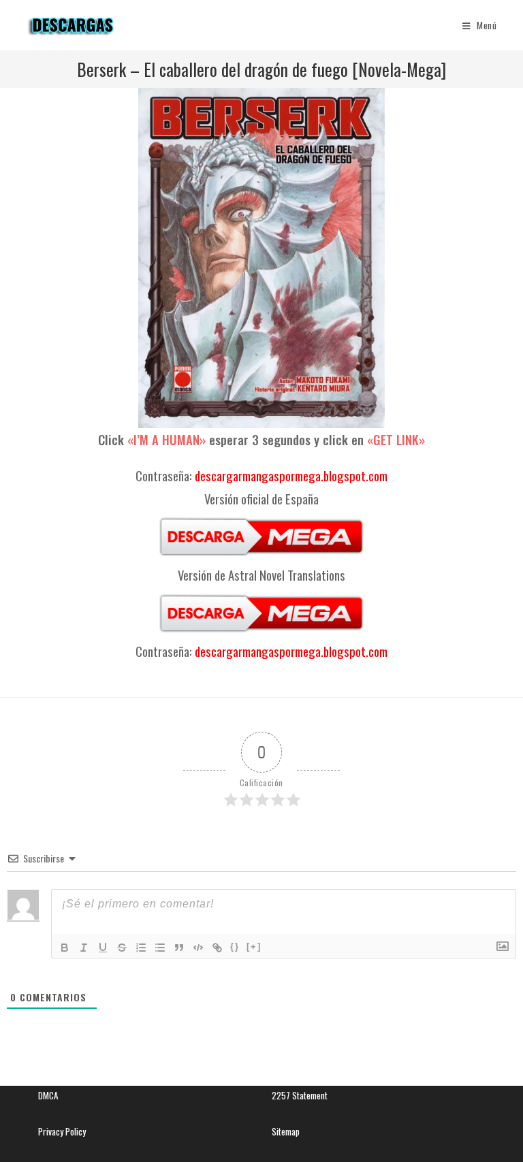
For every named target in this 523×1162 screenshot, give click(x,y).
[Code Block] (198, 947)
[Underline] (102, 947)
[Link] (217, 947)
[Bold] (64, 947)
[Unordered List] (160, 947)
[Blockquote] (179, 947)
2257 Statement (300, 1095)
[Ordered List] (140, 947)
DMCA (48, 1095)
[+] (254, 946)
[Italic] (83, 947)
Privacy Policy (62, 1131)
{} (235, 946)
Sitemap (286, 1131)
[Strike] (121, 947)
